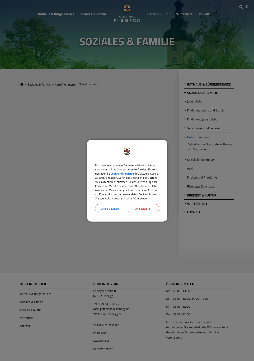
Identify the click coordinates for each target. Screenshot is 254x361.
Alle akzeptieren (110, 209)
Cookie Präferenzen (122, 173)
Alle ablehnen (143, 209)
